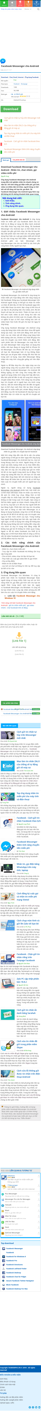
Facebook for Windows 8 (16, 1256)
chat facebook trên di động (17, 608)
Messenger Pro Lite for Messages (17, 1199)
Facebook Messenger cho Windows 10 (22, 597)
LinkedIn (39, 1407)
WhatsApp (27, 883)
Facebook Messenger (14, 1248)
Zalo (29, 930)
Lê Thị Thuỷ (27, 927)
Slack (7, 1227)
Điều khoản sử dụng (7, 1381)
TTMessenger (13, 1185)
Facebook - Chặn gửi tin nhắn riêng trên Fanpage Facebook (28, 957)
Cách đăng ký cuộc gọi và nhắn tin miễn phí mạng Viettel (27, 896)
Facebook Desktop (13, 1273)
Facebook (16, 84)
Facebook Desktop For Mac (17, 1289)
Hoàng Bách (22, 1016)
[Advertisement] (20, 36)
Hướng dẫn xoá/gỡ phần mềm (11, 1400)
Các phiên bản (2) (18, 160)
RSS (36, 1407)
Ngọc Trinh (11, 903)
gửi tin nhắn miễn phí (17, 605)
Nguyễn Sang (5, 176)
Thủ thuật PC (36, 4)
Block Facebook (12, 1285)
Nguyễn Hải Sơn (23, 985)
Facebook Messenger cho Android (22, 180)
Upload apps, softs (7, 1403)
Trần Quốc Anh (28, 771)
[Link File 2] (19, 651)
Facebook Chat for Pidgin (16, 1277)
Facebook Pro (11, 1260)
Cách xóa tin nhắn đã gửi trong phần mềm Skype (27, 1044)
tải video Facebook (11, 536)
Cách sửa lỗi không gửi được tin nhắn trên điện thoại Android (28, 1073)
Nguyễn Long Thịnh (24, 824)
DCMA (2, 1387)
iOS (12, 5)
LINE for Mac (10, 1221)
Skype (28, 1063)
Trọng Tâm (5, 803)
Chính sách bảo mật (7, 1384)
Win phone (20, 4)
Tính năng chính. (13, 203)
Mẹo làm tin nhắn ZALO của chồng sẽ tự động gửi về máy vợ (28, 764)
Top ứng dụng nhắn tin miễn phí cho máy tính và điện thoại (28, 796)
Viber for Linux (10, 1216)
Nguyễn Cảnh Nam (24, 963)
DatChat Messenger (12, 1233)
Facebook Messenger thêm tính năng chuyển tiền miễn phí (28, 844)
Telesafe (8, 1205)
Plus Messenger (11, 1194)
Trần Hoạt (22, 851)
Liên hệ (3, 1390)
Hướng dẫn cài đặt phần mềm (11, 1397)
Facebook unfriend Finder (16, 1269)
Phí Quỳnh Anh (12, 741)
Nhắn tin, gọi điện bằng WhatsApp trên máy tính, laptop (28, 867)
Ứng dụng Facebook (31, 77)
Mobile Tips (28, 4)
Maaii (7, 1210)
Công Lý (26, 873)
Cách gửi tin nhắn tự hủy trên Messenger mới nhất (22, 119)
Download (4, 77)
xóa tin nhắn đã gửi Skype (14, 1053)
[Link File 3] (19, 654)
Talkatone (11, 1176)
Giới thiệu (4, 1379)
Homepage (24, 84)
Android (4, 5)
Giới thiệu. (10, 200)
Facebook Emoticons (14, 1264)
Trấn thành (11, 1080)
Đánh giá (6, 160)
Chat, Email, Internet (16, 77)
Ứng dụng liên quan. (14, 206)
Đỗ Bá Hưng (27, 1051)
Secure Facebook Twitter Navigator (20, 1281)
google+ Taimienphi (33, 1407)
